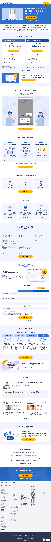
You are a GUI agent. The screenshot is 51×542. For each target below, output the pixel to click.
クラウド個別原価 (3, 507)
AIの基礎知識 (32, 505)
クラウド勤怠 (4, 517)
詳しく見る (9, 217)
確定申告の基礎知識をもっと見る (25, 463)
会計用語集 (32, 490)
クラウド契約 (12, 494)
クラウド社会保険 (3, 523)
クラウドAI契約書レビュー (14, 495)
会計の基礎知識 (32, 492)
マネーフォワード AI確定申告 (4, 495)
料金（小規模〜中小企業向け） (24, 497)
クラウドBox (4, 511)
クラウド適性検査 (3, 529)
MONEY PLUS (43, 493)
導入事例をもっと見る (25, 418)
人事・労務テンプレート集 (33, 510)
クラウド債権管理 (3, 501)
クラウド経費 (2, 503)
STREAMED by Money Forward (14, 513)
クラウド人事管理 (3, 515)
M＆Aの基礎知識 (32, 503)
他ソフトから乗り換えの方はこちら (30, 20)
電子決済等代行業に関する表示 (19, 535)
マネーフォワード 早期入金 (14, 511)
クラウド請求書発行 (4, 498)
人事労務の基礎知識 (33, 494)
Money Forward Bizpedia (34, 489)
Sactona (15, 516)
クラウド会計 (2, 489)
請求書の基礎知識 (33, 495)
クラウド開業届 (12, 497)
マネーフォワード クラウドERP (14, 500)
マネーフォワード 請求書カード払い (15, 510)
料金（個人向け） (23, 495)
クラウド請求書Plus (3, 500)
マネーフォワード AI (14, 520)
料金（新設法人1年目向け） (24, 496)
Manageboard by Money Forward (14, 514)
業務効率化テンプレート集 (33, 514)
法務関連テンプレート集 (33, 511)
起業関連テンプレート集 (33, 512)
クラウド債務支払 (3, 504)
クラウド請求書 (4, 497)
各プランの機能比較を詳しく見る (25, 320)
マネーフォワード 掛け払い (4, 512)
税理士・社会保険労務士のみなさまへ (25, 504)
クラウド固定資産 (3, 506)
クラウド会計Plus (3, 490)
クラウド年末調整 (3, 521)
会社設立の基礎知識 (33, 497)
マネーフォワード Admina (14, 499)
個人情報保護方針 (12, 533)
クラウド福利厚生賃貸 (3, 526)
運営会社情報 (6, 533)
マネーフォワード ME (43, 492)
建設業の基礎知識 (33, 502)
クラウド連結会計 (3, 509)
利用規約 (24, 533)
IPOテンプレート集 (33, 513)
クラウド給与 (2, 520)
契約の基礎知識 (32, 496)
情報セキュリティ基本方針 (18, 533)
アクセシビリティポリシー (27, 535)
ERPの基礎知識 (32, 491)
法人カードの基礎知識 (33, 499)
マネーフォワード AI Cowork (14, 519)
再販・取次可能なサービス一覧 (14, 507)
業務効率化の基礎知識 (33, 500)
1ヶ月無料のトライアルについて (27, 313)
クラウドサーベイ (3, 527)
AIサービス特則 (34, 535)
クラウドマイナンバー (3, 524)
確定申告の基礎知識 (33, 493)
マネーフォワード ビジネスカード (14, 498)
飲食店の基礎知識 (33, 501)
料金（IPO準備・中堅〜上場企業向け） (25, 498)
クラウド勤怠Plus (4, 518)
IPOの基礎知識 (32, 498)
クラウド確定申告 (4, 494)
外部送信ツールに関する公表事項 (42, 533)
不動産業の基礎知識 (33, 504)
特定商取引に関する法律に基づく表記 (31, 533)
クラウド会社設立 (13, 496)
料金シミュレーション (23, 499)
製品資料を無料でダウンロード (24, 478)
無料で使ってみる (14, 50)
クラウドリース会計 (3, 492)
